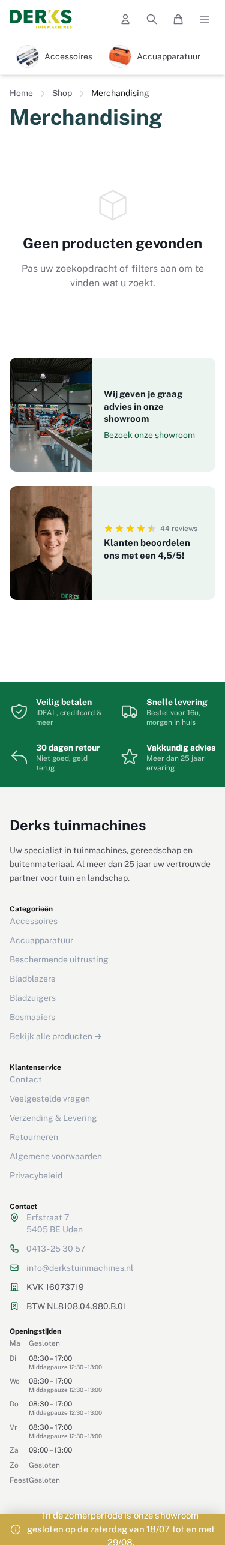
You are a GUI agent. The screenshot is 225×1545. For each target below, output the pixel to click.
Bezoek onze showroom (149, 435)
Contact (26, 1079)
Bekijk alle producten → (56, 1036)
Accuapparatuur (41, 940)
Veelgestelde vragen (50, 1098)
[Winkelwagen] (178, 19)
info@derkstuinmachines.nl (79, 1268)
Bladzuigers (33, 998)
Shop (62, 93)
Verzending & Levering (53, 1118)
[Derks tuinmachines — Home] (41, 19)
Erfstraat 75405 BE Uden (54, 1223)
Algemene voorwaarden (56, 1156)
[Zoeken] (152, 19)
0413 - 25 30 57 (55, 1248)
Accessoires (34, 921)
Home (21, 93)
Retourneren (34, 1137)
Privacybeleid (36, 1175)
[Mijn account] (125, 19)
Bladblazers (32, 978)
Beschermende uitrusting (59, 959)
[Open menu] (204, 19)
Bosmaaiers (32, 1017)
